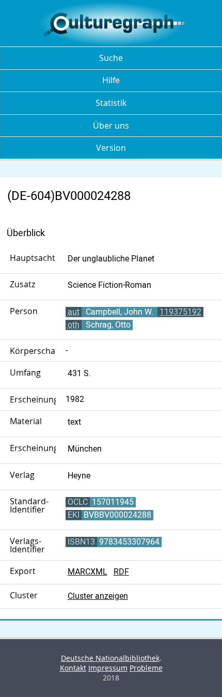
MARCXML (87, 572)
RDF (121, 572)
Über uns (111, 125)
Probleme (146, 668)
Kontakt (73, 668)
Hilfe (111, 80)
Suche (111, 58)
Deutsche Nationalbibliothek (110, 658)
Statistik (111, 103)
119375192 (180, 312)
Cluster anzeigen (98, 596)
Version (111, 147)
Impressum (108, 668)
